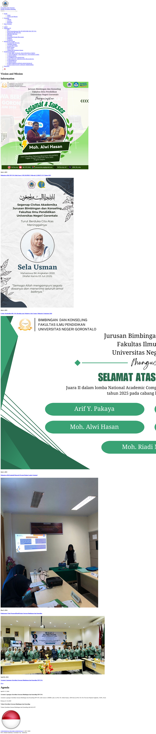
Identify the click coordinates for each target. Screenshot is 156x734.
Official (9, 19)
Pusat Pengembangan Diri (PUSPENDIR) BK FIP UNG (21, 31)
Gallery (6, 27)
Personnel (9, 22)
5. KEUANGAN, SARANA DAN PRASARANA (20, 59)
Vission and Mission (12, 16)
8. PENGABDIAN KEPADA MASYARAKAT (19, 63)
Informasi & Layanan (9, 41)
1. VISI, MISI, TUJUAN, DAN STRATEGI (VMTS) (21, 53)
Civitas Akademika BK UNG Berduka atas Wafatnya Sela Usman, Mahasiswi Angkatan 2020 (26, 313)
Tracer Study (10, 48)
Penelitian (9, 35)
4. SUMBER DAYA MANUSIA (15, 57)
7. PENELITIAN (11, 62)
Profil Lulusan (10, 47)
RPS (8, 29)
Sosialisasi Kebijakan (9, 51)
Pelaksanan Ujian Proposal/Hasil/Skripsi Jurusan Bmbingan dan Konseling (21, 613)
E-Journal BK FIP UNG (13, 43)
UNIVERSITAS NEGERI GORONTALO (12, 731)
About (8, 15)
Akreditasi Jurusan (12, 44)
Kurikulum (10, 40)
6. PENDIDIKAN (12, 60)
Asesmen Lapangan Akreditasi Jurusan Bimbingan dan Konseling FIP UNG (22, 680)
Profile (5, 13)
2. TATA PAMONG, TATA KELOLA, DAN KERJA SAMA (23, 54)
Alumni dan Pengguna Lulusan (15, 50)
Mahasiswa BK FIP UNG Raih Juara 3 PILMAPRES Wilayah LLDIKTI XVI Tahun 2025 (26, 175)
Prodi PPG (6, 66)
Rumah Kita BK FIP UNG (14, 32)
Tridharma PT (7, 28)
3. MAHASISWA (11, 56)
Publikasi (9, 38)
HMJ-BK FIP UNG (12, 34)
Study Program (8, 24)
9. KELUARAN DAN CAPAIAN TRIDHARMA (20, 64)
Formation (6, 18)
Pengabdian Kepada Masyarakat (15, 37)
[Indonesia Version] (5, 69)
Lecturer (9, 21)
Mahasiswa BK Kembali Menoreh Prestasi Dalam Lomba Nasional (19, 475)
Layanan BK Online (12, 45)
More (2, 683)
